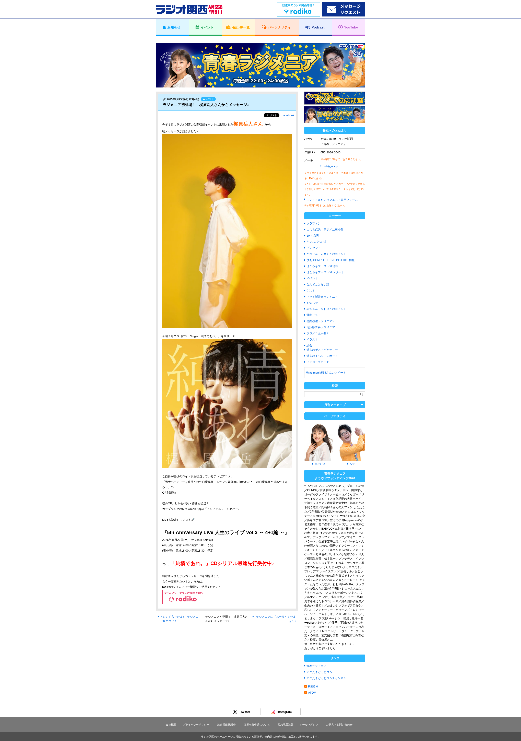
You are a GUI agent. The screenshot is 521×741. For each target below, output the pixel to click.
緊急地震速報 (285, 724)
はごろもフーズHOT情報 (322, 266)
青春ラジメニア (316, 666)
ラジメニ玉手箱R (317, 333)
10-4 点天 (312, 235)
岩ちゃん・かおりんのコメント (326, 308)
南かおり (320, 464)
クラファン (313, 223)
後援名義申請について (257, 724)
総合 (309, 345)
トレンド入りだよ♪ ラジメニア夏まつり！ (179, 619)
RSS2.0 (313, 686)
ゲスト (310, 290)
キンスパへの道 (316, 241)
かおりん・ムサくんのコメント (326, 254)
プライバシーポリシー (196, 724)
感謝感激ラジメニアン (320, 321)
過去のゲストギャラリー (322, 349)
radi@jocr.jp (330, 166)
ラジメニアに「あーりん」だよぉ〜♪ (276, 619)
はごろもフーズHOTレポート (325, 272)
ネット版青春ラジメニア (322, 296)
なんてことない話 (317, 284)
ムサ (352, 464)
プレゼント (313, 247)
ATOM (312, 692)
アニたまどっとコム (319, 672)
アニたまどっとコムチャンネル (326, 678)
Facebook (287, 115)
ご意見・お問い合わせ (339, 724)
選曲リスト (313, 315)
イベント (312, 278)
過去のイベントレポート (322, 355)
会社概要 (171, 724)
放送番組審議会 (226, 724)
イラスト (312, 339)
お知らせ (312, 302)
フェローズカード (317, 362)
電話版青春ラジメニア (320, 327)
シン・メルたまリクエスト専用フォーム (332, 199)
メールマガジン (309, 724)
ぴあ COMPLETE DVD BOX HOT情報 (330, 260)
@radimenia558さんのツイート (325, 372)
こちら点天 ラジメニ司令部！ (326, 229)
